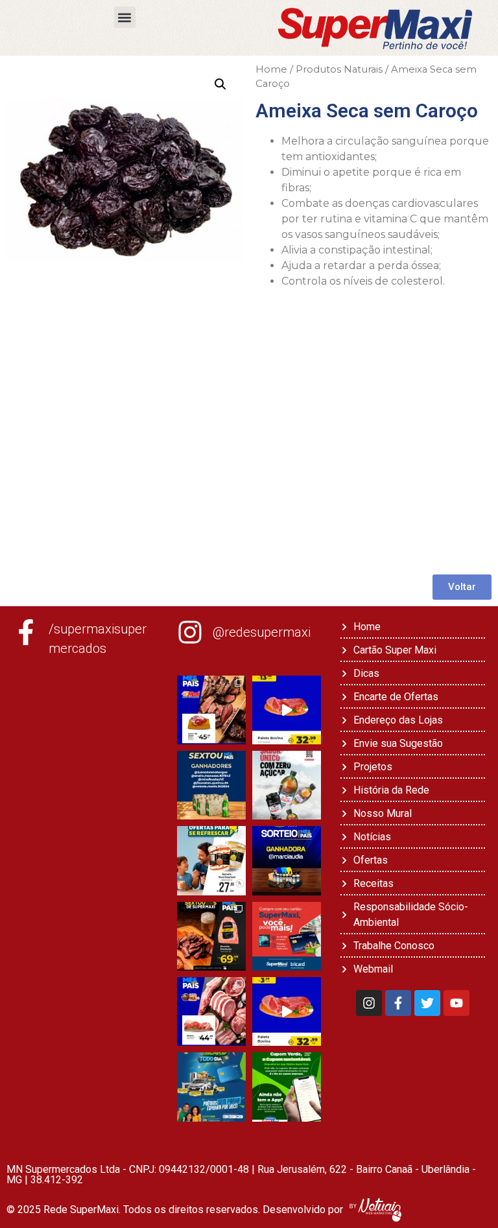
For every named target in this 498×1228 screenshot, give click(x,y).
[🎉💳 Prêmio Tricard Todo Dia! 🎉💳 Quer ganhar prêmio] (211, 1086)
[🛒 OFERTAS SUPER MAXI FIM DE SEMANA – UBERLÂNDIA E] (211, 710)
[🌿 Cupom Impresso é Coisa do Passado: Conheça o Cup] (286, 1086)
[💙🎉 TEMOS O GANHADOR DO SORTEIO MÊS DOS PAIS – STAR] (286, 860)
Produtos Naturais (339, 69)
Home (271, 69)
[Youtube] (456, 1003)
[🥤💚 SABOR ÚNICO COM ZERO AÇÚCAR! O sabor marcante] (286, 785)
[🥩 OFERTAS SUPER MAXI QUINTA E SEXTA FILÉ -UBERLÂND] (211, 1011)
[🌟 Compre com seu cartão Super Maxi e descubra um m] (286, 936)
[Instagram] (369, 1003)
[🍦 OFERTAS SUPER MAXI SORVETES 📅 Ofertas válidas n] (211, 860)
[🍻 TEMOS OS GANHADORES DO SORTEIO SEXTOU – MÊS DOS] (211, 785)
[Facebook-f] (398, 1003)
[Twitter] (427, 1003)
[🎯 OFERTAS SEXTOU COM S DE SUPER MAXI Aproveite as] (211, 936)
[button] (125, 17)
